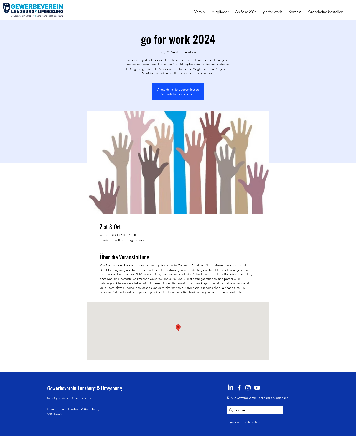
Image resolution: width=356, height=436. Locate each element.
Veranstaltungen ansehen (178, 94)
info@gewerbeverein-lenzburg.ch (69, 398)
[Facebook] (239, 387)
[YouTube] (257, 387)
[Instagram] (248, 387)
